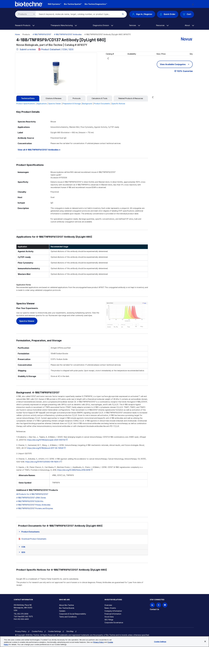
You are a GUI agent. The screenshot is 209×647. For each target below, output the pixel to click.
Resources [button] (160, 25)
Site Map (70, 631)
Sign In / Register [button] (144, 14)
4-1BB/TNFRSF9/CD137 (42, 34)
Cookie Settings (54, 631)
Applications (42, 104)
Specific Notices (118, 104)
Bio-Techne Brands (66, 608)
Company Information (113, 611)
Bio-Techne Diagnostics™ (96, 4)
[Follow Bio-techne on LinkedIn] (152, 605)
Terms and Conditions (68, 617)
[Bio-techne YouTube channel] (164, 605)
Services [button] (132, 25)
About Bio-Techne (66, 605)
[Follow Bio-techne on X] (158, 605)
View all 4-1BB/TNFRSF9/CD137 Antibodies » (39, 150)
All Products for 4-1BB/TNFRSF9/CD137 (32, 494)
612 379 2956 (22, 614)
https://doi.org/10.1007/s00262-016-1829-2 (42, 462)
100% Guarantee (185, 71)
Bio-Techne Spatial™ (73, 4)
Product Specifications (25, 104)
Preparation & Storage (72, 104)
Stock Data (109, 617)
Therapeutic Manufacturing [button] (62, 25)
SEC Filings (108, 620)
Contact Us (154, 609)
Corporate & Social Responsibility (72, 614)
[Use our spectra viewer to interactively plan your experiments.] (127, 315)
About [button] (187, 25)
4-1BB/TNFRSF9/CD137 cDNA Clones (31, 498)
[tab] (27, 98)
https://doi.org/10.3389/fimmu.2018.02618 (73, 470)
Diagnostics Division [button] (101, 25)
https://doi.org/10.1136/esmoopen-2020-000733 (46, 440)
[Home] (29, 4)
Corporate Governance (113, 622)
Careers (62, 611)
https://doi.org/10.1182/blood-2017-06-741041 (45, 448)
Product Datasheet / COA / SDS (57, 49)
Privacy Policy (20, 631)
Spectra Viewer (55, 104)
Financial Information (112, 614)
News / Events (110, 608)
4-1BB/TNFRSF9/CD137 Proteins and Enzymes (34, 508)
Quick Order (169, 14)
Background (87, 104)
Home (17, 34)
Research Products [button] (23, 25)
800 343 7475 (27, 616)
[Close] (205, 641)
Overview (108, 605)
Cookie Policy (37, 631)
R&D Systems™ (54, 4)
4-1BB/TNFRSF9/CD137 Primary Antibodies (33, 505)
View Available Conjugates (173, 64)
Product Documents (102, 104)
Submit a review (27, 49)
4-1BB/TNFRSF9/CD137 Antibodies (68, 34)
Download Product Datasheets (34, 539)
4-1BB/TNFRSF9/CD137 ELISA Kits (29, 501)
